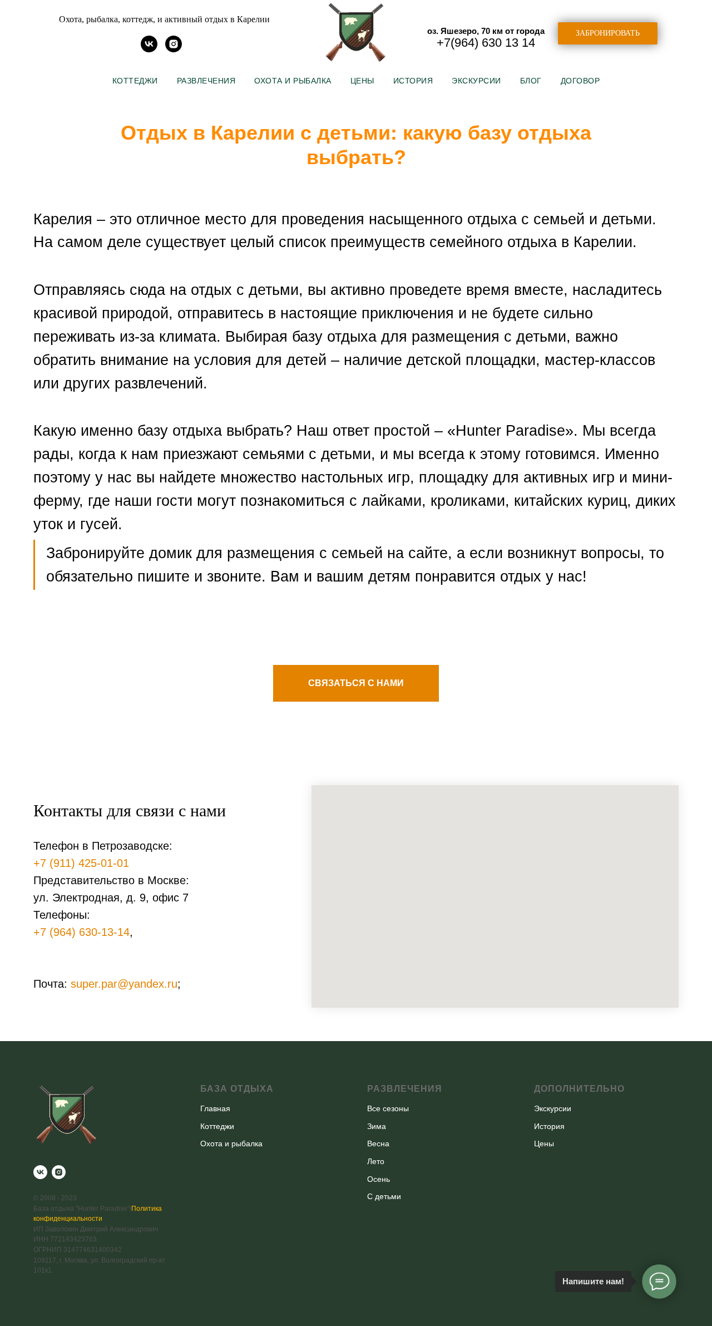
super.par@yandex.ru (124, 984)
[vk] (149, 49)
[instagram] (173, 49)
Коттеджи (135, 80)
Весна (378, 1143)
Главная (215, 1108)
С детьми (384, 1196)
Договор (580, 80)
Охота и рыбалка (293, 80)
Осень (378, 1179)
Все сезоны (388, 1108)
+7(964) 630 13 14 (486, 43)
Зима (376, 1126)
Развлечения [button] (206, 80)
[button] (607, 33)
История (413, 80)
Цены (362, 80)
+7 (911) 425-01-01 (81, 863)
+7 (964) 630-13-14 (81, 932)
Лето (375, 1161)
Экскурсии (476, 80)
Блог (531, 80)
